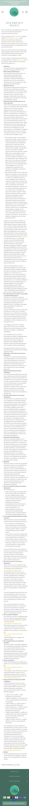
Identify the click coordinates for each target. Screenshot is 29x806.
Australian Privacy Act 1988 (13, 38)
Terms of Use (20, 60)
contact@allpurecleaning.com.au (12, 570)
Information (14, 771)
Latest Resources (14, 781)
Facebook (24, 236)
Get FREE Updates (14, 776)
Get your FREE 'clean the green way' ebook (14, 803)
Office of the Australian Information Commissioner (13, 634)
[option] (14, 3)
